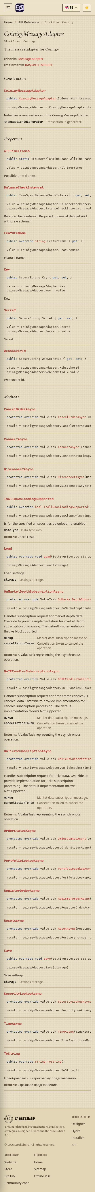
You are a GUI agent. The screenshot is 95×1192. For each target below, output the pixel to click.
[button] (71, 7)
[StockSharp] (19, 8)
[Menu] (8, 8)
